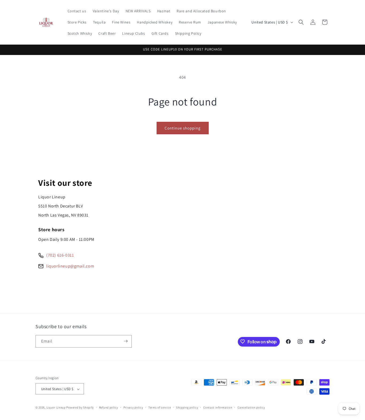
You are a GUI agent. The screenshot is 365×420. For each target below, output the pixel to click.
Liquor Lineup (56, 408)
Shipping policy (187, 407)
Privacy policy (133, 407)
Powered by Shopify (80, 408)
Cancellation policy (251, 407)
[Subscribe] (125, 341)
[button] (301, 22)
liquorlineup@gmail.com (70, 266)
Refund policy (108, 407)
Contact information (217, 407)
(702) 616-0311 (60, 255)
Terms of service (159, 407)
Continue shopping (183, 128)
